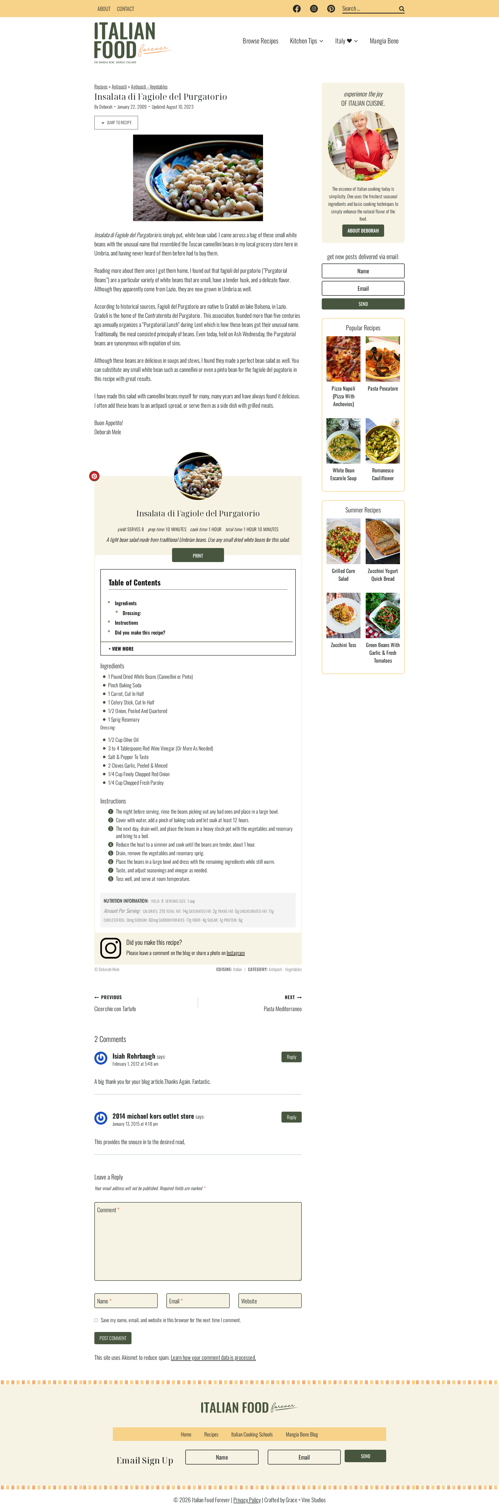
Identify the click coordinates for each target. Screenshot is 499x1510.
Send (363, 303)
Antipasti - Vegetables (149, 86)
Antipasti (119, 86)
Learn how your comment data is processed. (213, 1357)
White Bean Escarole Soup (343, 474)
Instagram (236, 953)
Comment (108, 1210)
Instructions (126, 622)
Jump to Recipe (119, 122)
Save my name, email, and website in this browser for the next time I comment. (171, 1320)
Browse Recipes (260, 40)
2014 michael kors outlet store (153, 1115)
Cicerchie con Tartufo (115, 1003)
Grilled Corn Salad (343, 574)
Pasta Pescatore (383, 388)
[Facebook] (296, 8)
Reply (292, 1056)
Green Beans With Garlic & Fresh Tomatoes (383, 652)
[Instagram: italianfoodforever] (113, 948)
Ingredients (126, 602)
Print (198, 555)
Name (104, 1301)
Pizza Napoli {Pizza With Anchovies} (343, 396)
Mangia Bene (384, 40)
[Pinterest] (331, 8)
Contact (125, 8)
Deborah (105, 106)
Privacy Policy (247, 1499)
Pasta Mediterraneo (283, 1003)
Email (176, 1301)
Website (249, 1301)
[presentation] (343, 359)
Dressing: (132, 612)
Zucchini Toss (343, 645)
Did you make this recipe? (140, 632)
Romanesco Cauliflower (383, 474)
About (104, 8)
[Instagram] (314, 8)
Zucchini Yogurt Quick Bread (383, 574)
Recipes (101, 86)
